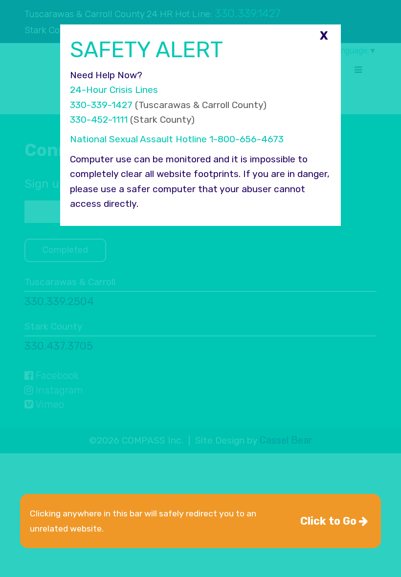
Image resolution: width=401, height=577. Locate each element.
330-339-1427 (101, 105)
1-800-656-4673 (246, 139)
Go (329, 521)
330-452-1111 (99, 119)
